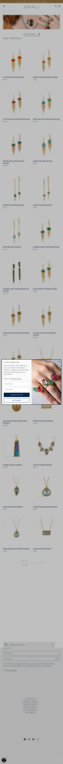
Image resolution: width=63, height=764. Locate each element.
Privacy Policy (16, 379)
